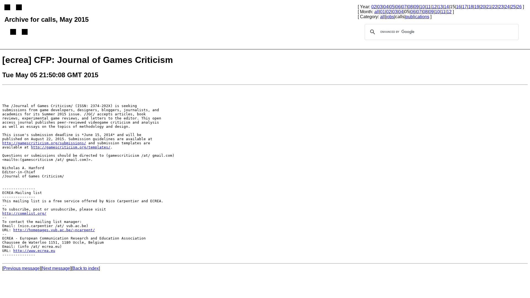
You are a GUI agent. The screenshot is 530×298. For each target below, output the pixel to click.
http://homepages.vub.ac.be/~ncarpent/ (54, 230)
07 (404, 6)
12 (434, 6)
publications (417, 16)
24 (507, 6)
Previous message (21, 268)
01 (382, 11)
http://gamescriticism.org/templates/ (70, 147)
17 (464, 6)
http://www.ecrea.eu (34, 251)
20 (482, 6)
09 (416, 6)
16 (458, 6)
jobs (390, 16)
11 (428, 6)
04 (385, 6)
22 (494, 6)
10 (422, 6)
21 (488, 6)
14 (446, 6)
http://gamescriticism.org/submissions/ (44, 143)
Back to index (85, 268)
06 (398, 6)
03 (379, 6)
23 (501, 6)
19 (476, 6)
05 (391, 6)
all (376, 11)
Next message (56, 268)
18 (470, 6)
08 (410, 6)
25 (513, 6)
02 (373, 6)
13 (440, 6)
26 (519, 6)
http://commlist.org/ (24, 213)
